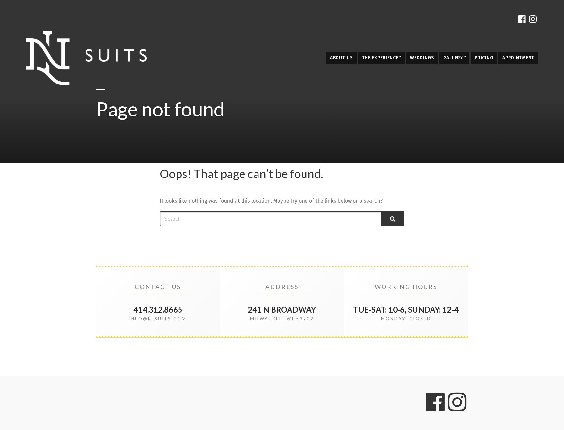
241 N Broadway (282, 309)
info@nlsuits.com (158, 318)
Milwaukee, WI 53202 (282, 318)
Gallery (453, 58)
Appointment (518, 58)
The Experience (380, 58)
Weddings (422, 58)
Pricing (484, 58)
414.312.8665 (157, 309)
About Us (341, 58)
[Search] (392, 218)
